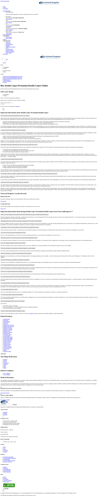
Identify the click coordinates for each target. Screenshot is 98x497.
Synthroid (5, 364)
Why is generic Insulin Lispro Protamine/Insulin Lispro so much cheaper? (15, 115)
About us (5, 467)
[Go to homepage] (49, 4)
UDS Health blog (7, 469)
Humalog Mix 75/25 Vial (8, 325)
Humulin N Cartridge (7, 328)
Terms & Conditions (10, 51)
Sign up (14, 404)
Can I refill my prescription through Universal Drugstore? (12, 294)
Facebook (5, 414)
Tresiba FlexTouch (7, 351)
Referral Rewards (9, 50)
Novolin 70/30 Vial (7, 340)
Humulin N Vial (6, 331)
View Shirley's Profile (5, 399)
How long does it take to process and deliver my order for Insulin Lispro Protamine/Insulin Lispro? (20, 227)
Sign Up (2, 104)
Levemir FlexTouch (7, 334)
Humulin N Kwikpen (7, 329)
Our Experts (8, 43)
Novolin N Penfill (7, 341)
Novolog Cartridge (7, 346)
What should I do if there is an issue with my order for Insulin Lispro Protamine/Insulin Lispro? (19, 237)
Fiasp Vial (5, 323)
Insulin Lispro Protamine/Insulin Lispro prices (12, 76)
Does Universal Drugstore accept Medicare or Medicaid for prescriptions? (15, 259)
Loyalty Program (9, 49)
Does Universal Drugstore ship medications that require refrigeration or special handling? (18, 248)
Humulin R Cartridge (7, 332)
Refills (4, 39)
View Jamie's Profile (5, 392)
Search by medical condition (9, 460)
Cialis (4, 365)
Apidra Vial (5, 320)
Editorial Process (9, 44)
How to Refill (9, 38)
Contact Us (5, 54)
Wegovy (5, 361)
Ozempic (5, 360)
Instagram (5, 412)
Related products (6, 80)
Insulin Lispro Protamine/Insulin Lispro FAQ (12, 78)
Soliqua (4, 350)
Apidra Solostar (6, 319)
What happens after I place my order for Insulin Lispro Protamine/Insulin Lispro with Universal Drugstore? (21, 221)
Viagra (4, 366)
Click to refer (3, 201)
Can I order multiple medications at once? (9, 289)
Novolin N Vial (6, 343)
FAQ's (7, 48)
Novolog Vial (6, 349)
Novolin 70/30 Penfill (7, 339)
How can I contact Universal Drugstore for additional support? (13, 310)
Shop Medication (6, 10)
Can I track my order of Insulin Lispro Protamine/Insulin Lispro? (13, 232)
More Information (7, 40)
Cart (4, 448)
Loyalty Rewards (6, 470)
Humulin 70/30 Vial (7, 327)
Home (4, 62)
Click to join (3, 208)
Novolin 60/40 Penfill (7, 338)
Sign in (4, 7)
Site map (5, 451)
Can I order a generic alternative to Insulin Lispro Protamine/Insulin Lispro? (15, 276)
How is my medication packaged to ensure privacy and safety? (13, 243)
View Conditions (9, 29)
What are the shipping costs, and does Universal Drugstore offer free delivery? (16, 253)
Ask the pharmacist (7, 81)
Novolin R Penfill (7, 344)
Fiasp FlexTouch (6, 321)
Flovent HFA (6, 363)
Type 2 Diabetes (6, 374)
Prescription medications (8, 457)
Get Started (5, 8)
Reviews (5, 82)
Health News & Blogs (10, 46)
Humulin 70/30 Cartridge (8, 326)
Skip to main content (5, 1)
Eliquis (4, 367)
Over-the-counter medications (9, 458)
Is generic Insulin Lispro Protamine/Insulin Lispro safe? (11, 159)
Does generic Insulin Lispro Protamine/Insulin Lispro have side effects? (15, 182)
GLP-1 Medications (7, 34)
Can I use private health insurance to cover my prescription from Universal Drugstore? (17, 265)
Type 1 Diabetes (6, 373)
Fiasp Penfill (5, 322)
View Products (9, 19)
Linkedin (5, 413)
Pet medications (6, 459)
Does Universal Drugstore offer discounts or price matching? (12, 301)
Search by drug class (7, 461)
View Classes (9, 33)
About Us (8, 42)
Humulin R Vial (6, 333)
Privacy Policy (9, 52)
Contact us (17, 106)
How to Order (9, 37)
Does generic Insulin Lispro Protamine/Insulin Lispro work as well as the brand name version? (19, 144)
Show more (3, 353)
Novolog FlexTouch (7, 347)
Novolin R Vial (6, 345)
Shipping (8, 45)
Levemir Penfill (6, 335)
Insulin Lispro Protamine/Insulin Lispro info (12, 77)
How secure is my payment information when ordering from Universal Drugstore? (16, 271)
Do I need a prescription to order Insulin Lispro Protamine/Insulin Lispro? (15, 283)
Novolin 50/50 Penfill (7, 337)
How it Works (6, 35)
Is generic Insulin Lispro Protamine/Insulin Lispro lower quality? (13, 130)
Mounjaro (5, 359)
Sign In (4, 449)
